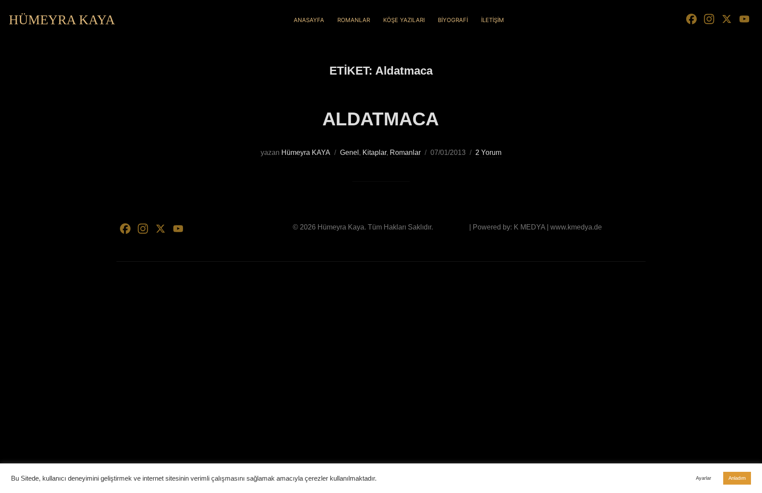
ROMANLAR (353, 19)
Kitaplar (374, 152)
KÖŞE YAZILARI (404, 19)
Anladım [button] (737, 478)
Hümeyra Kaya (62, 19)
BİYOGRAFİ (453, 19)
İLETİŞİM (492, 19)
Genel (349, 152)
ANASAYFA (309, 19)
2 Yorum (488, 152)
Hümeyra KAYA (305, 152)
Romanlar (405, 152)
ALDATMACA (380, 119)
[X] (727, 20)
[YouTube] (744, 20)
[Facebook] (691, 20)
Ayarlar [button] (703, 478)
